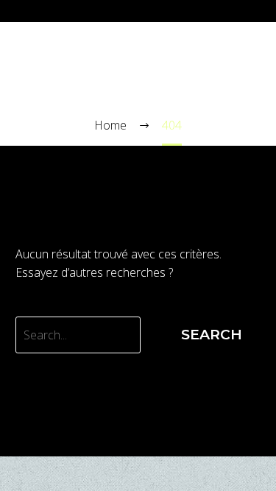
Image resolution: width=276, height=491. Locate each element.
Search (211, 334)
